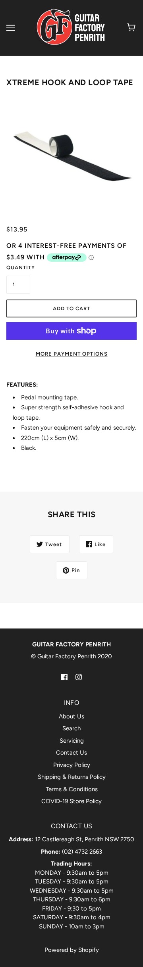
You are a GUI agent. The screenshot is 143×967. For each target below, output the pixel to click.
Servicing (72, 740)
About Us (71, 716)
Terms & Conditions (72, 789)
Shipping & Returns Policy (72, 776)
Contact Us (71, 752)
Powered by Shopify (71, 949)
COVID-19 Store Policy (71, 801)
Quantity (18, 267)
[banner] (70, 27)
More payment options (72, 354)
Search (71, 728)
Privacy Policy (71, 765)
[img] (64, 677)
